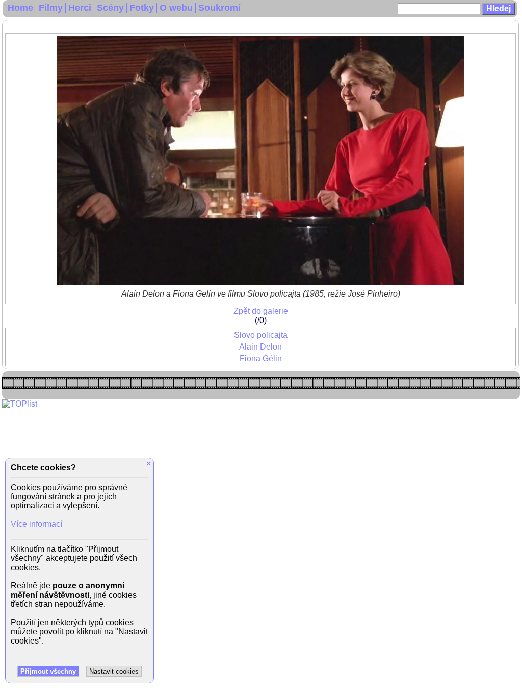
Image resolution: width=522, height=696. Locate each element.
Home (20, 8)
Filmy (51, 8)
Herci (79, 8)
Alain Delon (260, 346)
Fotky (141, 8)
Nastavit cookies (114, 671)
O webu (176, 8)
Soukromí (219, 8)
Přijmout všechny (48, 671)
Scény (110, 8)
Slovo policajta (261, 335)
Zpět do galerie (260, 311)
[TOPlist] (19, 403)
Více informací (36, 524)
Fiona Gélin (261, 358)
